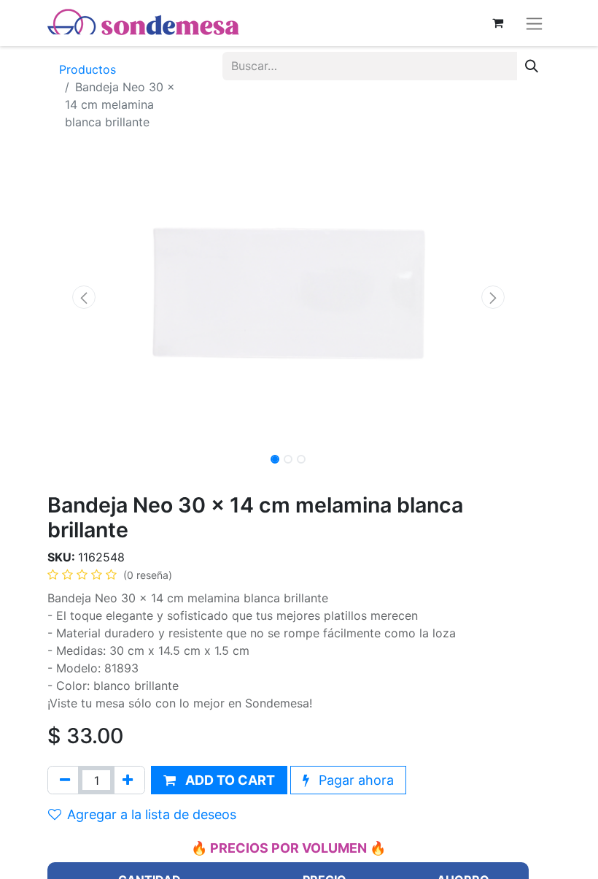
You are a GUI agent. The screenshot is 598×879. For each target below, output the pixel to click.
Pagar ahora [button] (354, 780)
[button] (83, 297)
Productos (87, 69)
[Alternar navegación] (534, 23)
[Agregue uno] (127, 780)
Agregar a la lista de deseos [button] (151, 814)
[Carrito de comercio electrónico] (497, 22)
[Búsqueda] (532, 66)
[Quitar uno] (64, 780)
